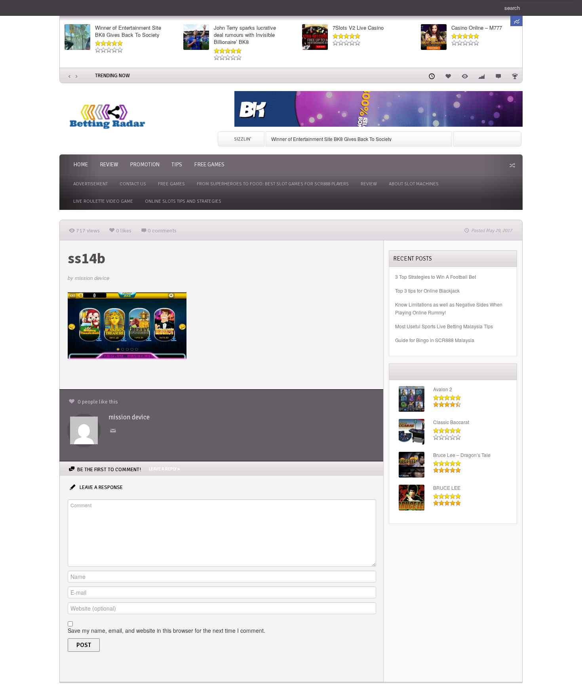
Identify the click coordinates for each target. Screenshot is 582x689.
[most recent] (431, 75)
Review (109, 164)
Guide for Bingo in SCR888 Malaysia (434, 340)
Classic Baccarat (451, 422)
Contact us (133, 184)
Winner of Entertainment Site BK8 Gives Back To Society (128, 31)
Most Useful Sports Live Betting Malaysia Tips (444, 326)
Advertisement (90, 184)
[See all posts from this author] (84, 429)
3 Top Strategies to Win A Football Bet (435, 276)
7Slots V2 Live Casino (358, 27)
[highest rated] (481, 75)
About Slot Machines (414, 184)
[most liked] (448, 75)
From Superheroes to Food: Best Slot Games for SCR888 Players (273, 184)
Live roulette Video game (103, 201)
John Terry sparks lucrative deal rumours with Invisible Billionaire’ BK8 (245, 35)
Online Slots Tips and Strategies (183, 201)
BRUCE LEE (446, 488)
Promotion (145, 164)
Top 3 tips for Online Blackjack (427, 290)
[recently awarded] (514, 75)
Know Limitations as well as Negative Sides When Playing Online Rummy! (448, 308)
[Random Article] (511, 165)
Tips (176, 164)
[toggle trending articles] (516, 21)
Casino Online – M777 (476, 27)
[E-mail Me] (114, 431)
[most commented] (498, 75)
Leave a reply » (164, 469)
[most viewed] (464, 75)
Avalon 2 (442, 389)
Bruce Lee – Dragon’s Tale (462, 455)
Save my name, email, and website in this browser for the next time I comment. (166, 630)
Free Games (209, 164)
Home (80, 164)
